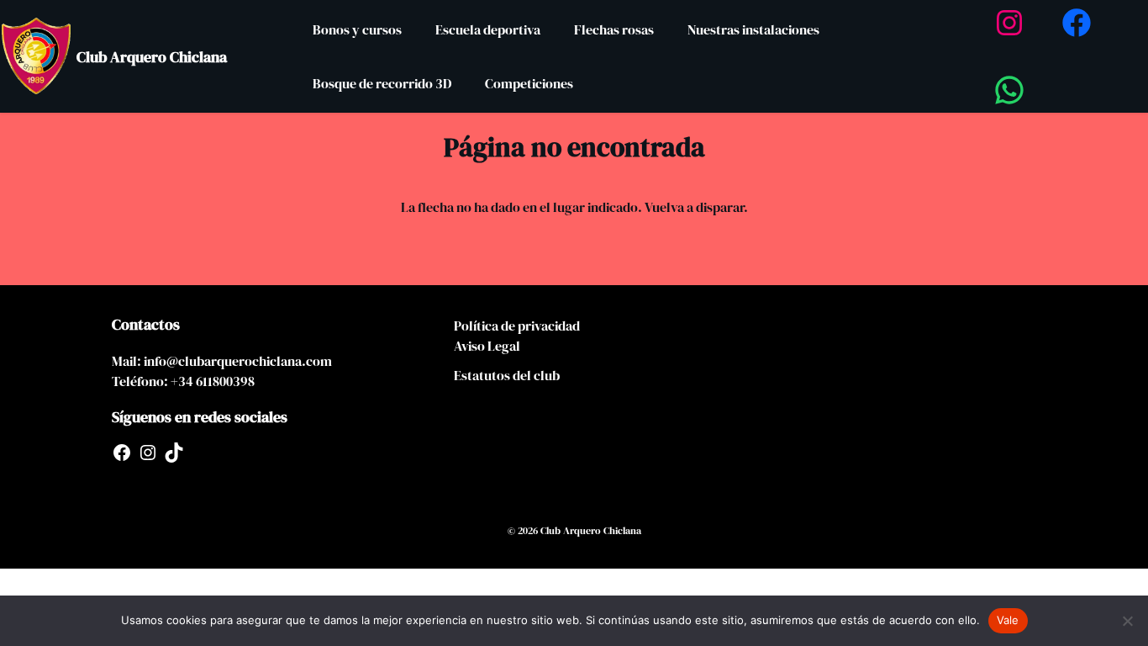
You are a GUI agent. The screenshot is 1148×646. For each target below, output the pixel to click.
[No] (1127, 620)
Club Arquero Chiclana (151, 56)
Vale (1008, 620)
